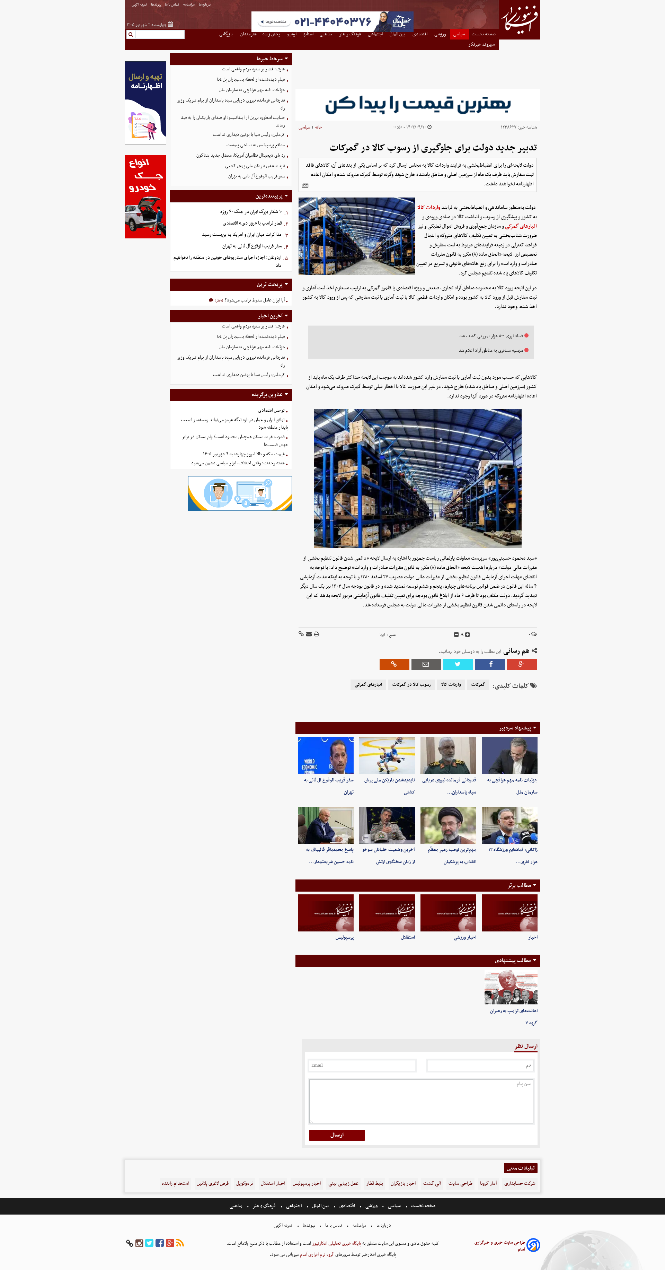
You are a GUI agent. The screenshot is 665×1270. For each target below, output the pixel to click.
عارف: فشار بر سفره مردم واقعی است (253, 69)
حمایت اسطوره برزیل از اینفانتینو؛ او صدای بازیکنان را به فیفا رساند (232, 122)
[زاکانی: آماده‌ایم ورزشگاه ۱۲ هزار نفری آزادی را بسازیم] (510, 825)
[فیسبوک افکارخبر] (160, 1243)
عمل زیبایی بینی (343, 1183)
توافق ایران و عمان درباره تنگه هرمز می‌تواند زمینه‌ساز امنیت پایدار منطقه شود (234, 424)
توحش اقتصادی (271, 410)
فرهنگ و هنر (264, 1206)
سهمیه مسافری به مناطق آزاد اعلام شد (491, 350)
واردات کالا (428, 207)
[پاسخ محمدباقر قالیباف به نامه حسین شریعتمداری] (326, 825)
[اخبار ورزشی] (448, 912)
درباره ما (205, 4)
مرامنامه (189, 4)
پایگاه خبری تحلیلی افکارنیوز (336, 1243)
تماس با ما (172, 4)
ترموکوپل (244, 1183)
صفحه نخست (422, 1206)
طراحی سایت (460, 1183)
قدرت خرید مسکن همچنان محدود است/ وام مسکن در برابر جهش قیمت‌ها (235, 441)
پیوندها (156, 4)
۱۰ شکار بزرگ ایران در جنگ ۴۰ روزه (251, 212)
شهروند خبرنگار (482, 45)
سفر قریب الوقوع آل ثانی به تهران (256, 176)
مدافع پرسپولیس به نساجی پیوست (256, 145)
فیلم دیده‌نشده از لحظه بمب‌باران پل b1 (251, 80)
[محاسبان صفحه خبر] (145, 143)
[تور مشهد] (332, 31)
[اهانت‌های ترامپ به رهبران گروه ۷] (511, 987)
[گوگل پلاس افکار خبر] (170, 1243)
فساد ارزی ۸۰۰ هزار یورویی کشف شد (491, 336)
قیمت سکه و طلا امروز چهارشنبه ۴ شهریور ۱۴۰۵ (244, 454)
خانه (318, 127)
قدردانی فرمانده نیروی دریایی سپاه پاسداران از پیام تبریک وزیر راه (231, 104)
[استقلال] (387, 912)
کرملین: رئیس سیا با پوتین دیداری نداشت (249, 135)
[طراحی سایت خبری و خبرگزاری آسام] (533, 1246)
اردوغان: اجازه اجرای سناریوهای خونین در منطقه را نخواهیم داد (227, 261)
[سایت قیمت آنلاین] (417, 105)
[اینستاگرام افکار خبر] (139, 1243)
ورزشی (371, 1206)
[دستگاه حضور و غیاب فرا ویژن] (240, 510)
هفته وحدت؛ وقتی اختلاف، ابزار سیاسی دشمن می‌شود (238, 463)
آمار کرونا (488, 1183)
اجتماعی (294, 1206)
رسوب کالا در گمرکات (411, 685)
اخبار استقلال (273, 1183)
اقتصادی (347, 1206)
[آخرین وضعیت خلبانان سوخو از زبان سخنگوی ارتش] (387, 825)
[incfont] (467, 635)
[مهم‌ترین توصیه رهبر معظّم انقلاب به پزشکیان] (448, 825)
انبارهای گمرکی (521, 226)
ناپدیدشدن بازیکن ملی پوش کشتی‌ (255, 166)
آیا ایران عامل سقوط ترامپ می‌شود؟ (254, 300)
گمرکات (478, 685)
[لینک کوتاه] (301, 635)
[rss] (180, 1243)
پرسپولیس (345, 937)
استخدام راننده (175, 1183)
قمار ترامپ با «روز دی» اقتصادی (252, 223)
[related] (305, 186)
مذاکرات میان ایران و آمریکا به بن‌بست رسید (242, 234)
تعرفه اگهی (140, 4)
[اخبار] (510, 912)
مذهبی (236, 1206)
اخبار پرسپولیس (307, 1183)
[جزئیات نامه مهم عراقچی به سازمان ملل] (510, 755)
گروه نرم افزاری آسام (316, 1255)
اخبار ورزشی (465, 937)
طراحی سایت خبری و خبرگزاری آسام (500, 1246)
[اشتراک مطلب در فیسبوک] (490, 664)
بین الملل (320, 1206)
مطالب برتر (519, 885)
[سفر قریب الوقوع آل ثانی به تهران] (326, 755)
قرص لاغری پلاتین (213, 1183)
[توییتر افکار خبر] (149, 1243)
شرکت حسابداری (519, 1183)
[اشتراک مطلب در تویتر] (458, 664)
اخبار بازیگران (403, 1183)
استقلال (408, 937)
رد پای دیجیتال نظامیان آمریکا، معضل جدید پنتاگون (240, 155)
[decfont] (456, 635)
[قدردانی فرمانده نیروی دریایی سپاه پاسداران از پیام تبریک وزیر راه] (448, 755)
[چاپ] (316, 635)
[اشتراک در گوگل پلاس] (522, 664)
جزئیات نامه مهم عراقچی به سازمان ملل (252, 90)
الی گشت (432, 1183)
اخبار (533, 937)
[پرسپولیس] (326, 912)
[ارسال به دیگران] (308, 635)
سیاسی (304, 127)
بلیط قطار (374, 1183)
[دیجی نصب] (145, 237)
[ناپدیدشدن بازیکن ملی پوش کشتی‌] (387, 755)
